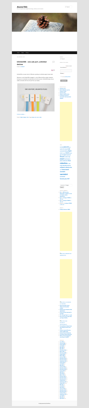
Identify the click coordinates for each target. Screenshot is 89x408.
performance (67, 159)
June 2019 (62, 364)
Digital (21, 117)
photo (61, 160)
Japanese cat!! (63, 88)
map (69, 156)
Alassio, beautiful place (64, 94)
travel (67, 169)
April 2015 (62, 398)
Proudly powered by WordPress (44, 403)
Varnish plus (63, 179)
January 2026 (62, 343)
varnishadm (62, 176)
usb (35, 117)
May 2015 (62, 397)
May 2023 (62, 348)
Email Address (63, 67)
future (67, 153)
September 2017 (63, 381)
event (61, 153)
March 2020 (62, 355)
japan (64, 155)
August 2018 (62, 370)
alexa (70, 147)
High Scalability (63, 324)
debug (66, 151)
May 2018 (62, 372)
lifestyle (62, 156)
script (61, 165)
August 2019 (62, 362)
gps (61, 154)
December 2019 (63, 358)
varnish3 (62, 171)
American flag (62, 92)
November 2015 (63, 391)
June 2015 (62, 395)
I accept (63, 76)
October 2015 (62, 392)
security (65, 165)
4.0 (60, 147)
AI (68, 147)
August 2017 (62, 383)
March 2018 (62, 375)
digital (69, 151)
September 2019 (63, 361)
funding (64, 153)
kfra (60, 192)
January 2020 (62, 357)
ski (70, 165)
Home (18, 52)
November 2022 (63, 350)
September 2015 (63, 394)
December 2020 (63, 352)
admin (65, 147)
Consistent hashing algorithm (66, 334)
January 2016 (62, 388)
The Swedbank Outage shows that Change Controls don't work (66, 327)
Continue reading (21, 114)
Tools (28, 117)
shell (68, 165)
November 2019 (63, 359)
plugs (33, 117)
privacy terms (67, 76)
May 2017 (62, 384)
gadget (71, 153)
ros (68, 163)
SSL (71, 167)
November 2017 (63, 379)
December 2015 (63, 390)
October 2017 (62, 380)
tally (60, 169)
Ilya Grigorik (63, 303)
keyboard (69, 154)
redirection (65, 160)
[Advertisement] (44, 41)
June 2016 (62, 386)
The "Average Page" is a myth (66, 315)
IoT (62, 154)
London (66, 156)
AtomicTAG (22, 6)
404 (62, 147)
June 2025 (62, 346)
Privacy (27, 52)
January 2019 (62, 366)
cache (61, 149)
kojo (61, 197)
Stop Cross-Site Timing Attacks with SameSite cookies (64, 307)
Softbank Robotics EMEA (65, 209)
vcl (68, 178)
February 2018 (63, 376)
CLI (63, 149)
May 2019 (62, 365)
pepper (62, 159)
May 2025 (62, 347)
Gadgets (24, 117)
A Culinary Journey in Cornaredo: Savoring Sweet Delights (65, 97)
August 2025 (62, 344)
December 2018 (63, 368)
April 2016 (62, 387)
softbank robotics (65, 167)
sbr (69, 163)
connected (62, 151)
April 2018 (62, 373)
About (23, 52)
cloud (66, 149)
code (68, 149)
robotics (63, 163)
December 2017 (63, 377)
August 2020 (62, 354)
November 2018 (63, 369)
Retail (69, 160)
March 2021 (62, 351)
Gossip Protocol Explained (65, 333)
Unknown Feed (63, 255)
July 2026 (62, 341)
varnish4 (64, 174)
